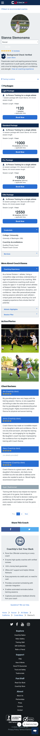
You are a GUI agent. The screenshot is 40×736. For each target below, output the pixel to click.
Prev (13, 514)
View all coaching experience (23, 69)
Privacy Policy (13, 729)
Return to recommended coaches (14, 9)
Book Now (20, 117)
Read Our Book (20, 682)
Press (20, 703)
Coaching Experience (12, 269)
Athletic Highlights (11, 309)
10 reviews (15, 51)
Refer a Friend (20, 649)
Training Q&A (20, 642)
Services (7, 254)
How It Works (20, 662)
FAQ (20, 659)
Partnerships (20, 699)
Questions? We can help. (20, 605)
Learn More (11, 57)
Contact (20, 710)
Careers (20, 706)
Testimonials (20, 673)
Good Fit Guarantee (20, 666)
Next (26, 514)
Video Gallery (20, 639)
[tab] (20, 230)
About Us (20, 695)
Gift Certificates (20, 646)
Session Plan (8, 314)
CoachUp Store (20, 686)
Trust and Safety (20, 669)
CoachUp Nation (20, 635)
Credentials (8, 230)
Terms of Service (25, 729)
